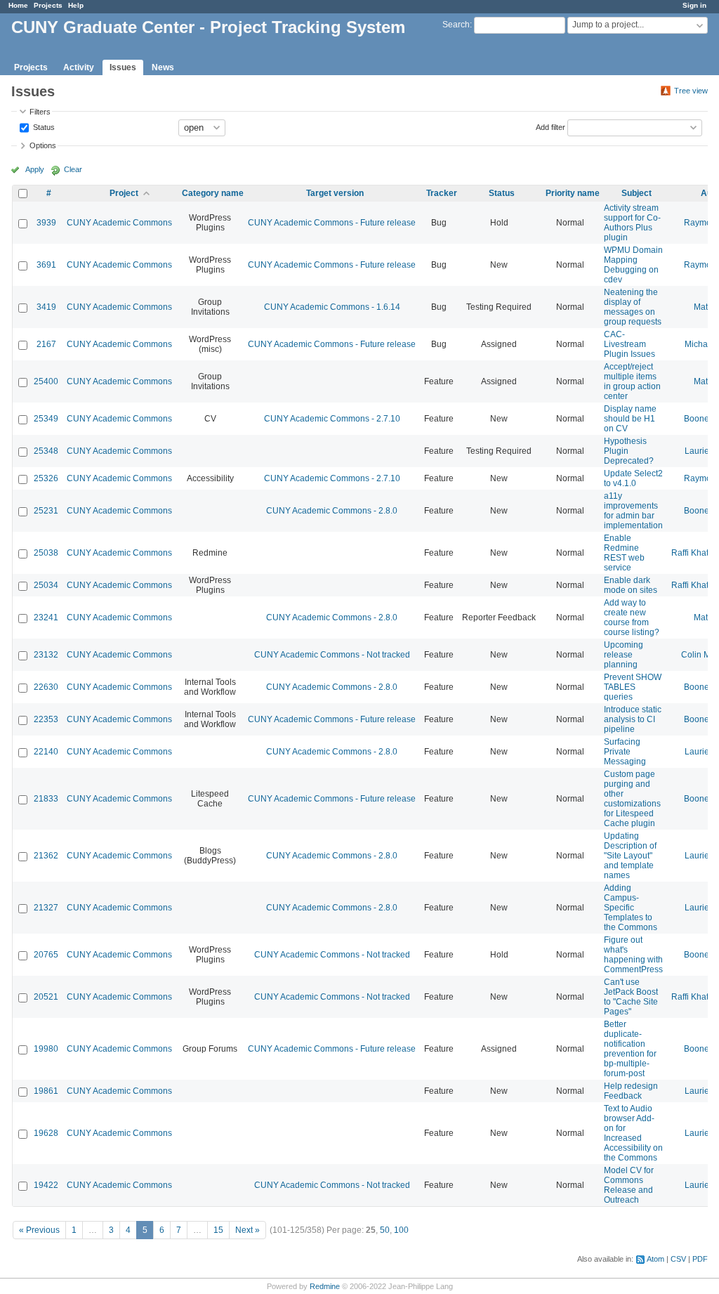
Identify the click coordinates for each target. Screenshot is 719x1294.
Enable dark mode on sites (630, 585)
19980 (46, 1049)
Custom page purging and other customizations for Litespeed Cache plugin (632, 798)
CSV (678, 1259)
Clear (73, 169)
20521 (46, 997)
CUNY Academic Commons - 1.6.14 (332, 307)
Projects (48, 5)
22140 (46, 752)
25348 (46, 451)
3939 (46, 223)
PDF (700, 1259)
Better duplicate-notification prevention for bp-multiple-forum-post (630, 1048)
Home (18, 5)
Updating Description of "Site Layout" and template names (630, 855)
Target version (335, 193)
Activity (78, 67)
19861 (46, 1091)
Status (43, 126)
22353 (46, 719)
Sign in (694, 5)
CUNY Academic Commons (119, 223)
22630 (46, 687)
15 (218, 1230)
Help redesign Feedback (631, 1091)
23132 (46, 655)
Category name (213, 193)
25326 (46, 478)
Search (456, 25)
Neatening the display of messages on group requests (632, 307)
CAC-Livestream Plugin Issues (629, 344)
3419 (46, 307)
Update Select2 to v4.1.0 (633, 478)
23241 (46, 617)
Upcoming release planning (623, 654)
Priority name (573, 193)
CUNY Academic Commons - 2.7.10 (332, 419)
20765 (46, 955)
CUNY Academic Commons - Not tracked (332, 655)
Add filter (550, 126)
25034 (46, 585)
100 (401, 1230)
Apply (34, 169)
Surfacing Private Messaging (625, 751)
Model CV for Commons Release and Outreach (629, 1185)
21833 (46, 799)
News (163, 67)
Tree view (691, 90)
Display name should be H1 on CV (630, 418)
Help (76, 5)
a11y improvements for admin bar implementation (633, 510)
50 (385, 1230)
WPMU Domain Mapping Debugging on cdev (633, 265)
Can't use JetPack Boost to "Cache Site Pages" (631, 997)
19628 (46, 1133)
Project (124, 193)
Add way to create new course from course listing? (631, 617)
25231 (46, 511)
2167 (46, 344)
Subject (636, 193)
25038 (46, 553)
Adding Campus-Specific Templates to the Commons (630, 907)
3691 (46, 265)
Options (42, 145)
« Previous (39, 1230)
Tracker (441, 193)
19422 (46, 1185)
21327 (46, 908)
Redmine (325, 1286)
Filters (40, 111)
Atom (655, 1259)
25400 (46, 381)
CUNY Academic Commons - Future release (332, 223)
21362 (46, 856)
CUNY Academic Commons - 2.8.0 (331, 511)
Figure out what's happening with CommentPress (633, 954)
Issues (123, 67)
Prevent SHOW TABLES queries (632, 687)
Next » (247, 1230)
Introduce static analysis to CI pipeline (632, 719)
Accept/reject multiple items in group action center (632, 381)
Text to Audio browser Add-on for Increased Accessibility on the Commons (633, 1133)
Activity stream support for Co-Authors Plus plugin (632, 222)
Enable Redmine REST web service (624, 553)
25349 (46, 419)
